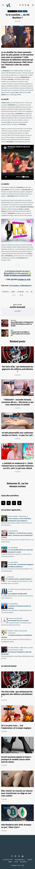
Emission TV (6, 291)
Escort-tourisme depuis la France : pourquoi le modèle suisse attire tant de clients (16, 759)
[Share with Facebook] (20, 295)
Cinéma (10, 516)
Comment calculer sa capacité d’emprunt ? (20, 579)
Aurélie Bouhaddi (17, 307)
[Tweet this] (22, 295)
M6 (27, 291)
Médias (25, 11)
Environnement (22, 631)
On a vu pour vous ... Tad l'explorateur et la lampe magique (16, 726)
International (11, 633)
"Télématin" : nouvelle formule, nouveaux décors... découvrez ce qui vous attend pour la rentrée (17, 402)
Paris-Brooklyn (18, 618)
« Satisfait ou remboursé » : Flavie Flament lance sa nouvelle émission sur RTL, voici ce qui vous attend (17, 465)
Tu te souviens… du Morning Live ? (20, 285)
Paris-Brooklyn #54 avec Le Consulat (18, 620)
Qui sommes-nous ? (8, 859)
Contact (16, 861)
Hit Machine (21, 291)
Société (10, 591)
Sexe (5, 740)
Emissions (11, 618)
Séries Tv (25, 516)
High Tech (6, 807)
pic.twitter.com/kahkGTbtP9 (20, 275)
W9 (31, 291)
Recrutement (23, 861)
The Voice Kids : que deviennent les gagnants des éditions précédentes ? (17, 369)
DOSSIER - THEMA (12, 11)
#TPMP (6, 275)
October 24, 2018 (24, 279)
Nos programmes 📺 (20, 859)
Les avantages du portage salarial (17, 593)
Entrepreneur (23, 589)
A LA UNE (6, 349)
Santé (16, 415)
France (20, 11)
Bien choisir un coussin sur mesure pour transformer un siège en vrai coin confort (17, 793)
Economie (11, 577)
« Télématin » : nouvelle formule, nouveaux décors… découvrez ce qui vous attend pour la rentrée (17, 535)
